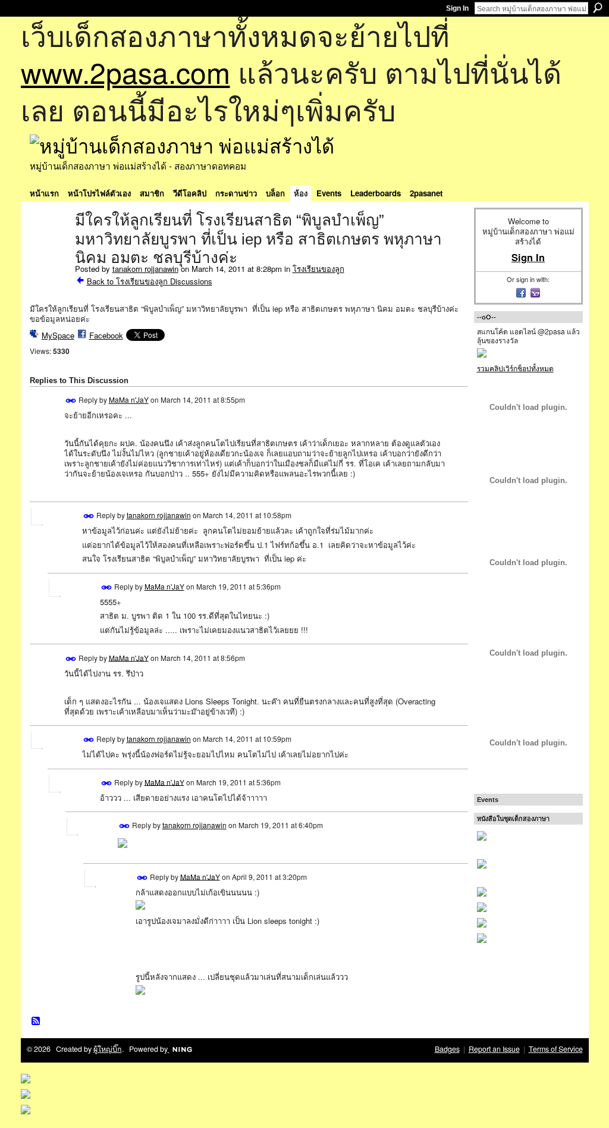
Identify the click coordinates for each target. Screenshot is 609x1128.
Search (597, 7)
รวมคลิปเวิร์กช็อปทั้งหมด (515, 368)
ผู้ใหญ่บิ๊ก (107, 1049)
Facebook (106, 335)
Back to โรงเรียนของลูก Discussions (149, 281)
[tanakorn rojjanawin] (49, 245)
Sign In (457, 8)
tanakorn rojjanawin (145, 268)
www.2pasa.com (125, 71)
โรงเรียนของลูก (318, 268)
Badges (447, 1049)
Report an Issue (494, 1049)
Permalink (71, 400)
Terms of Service (556, 1049)
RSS (36, 1021)
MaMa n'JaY (129, 399)
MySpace (58, 335)
